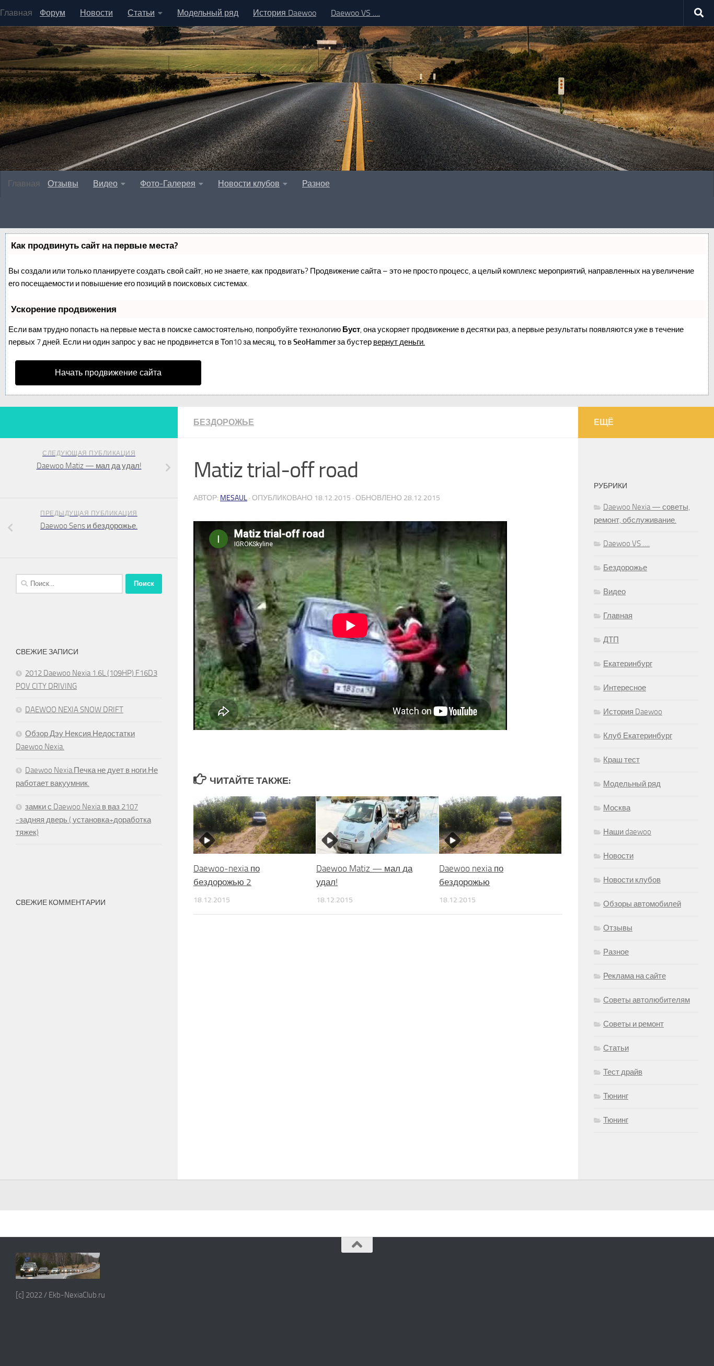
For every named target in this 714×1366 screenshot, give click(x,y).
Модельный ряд (207, 13)
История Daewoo (284, 13)
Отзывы (63, 184)
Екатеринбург (627, 663)
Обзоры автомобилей (642, 904)
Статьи (141, 13)
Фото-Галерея (167, 184)
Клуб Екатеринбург (637, 735)
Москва (616, 807)
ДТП (611, 639)
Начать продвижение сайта (108, 373)
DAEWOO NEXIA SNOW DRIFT (74, 709)
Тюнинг (615, 1096)
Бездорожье (223, 422)
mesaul (233, 497)
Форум (52, 13)
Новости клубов (249, 184)
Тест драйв (622, 1072)
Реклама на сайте (634, 976)
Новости (96, 13)
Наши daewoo (627, 832)
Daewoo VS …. (355, 13)
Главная (617, 615)
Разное (316, 184)
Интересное (624, 687)
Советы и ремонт (633, 1024)
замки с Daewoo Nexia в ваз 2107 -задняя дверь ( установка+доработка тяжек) (83, 819)
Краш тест (621, 759)
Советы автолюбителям (646, 1000)
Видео (105, 184)
